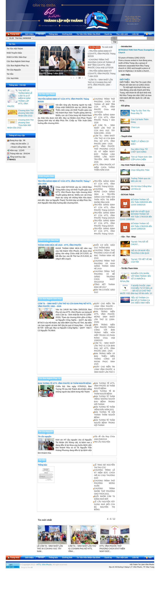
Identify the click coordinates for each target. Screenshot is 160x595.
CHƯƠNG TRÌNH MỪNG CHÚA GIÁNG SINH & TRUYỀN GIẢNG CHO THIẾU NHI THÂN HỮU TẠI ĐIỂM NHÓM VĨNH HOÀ (104, 195)
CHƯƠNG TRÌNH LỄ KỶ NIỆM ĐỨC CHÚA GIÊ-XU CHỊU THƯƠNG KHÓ (104, 474)
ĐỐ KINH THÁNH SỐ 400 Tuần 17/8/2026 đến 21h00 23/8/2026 (141, 226)
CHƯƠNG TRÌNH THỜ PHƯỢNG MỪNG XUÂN (104, 483)
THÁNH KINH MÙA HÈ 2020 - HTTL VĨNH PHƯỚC (59, 245)
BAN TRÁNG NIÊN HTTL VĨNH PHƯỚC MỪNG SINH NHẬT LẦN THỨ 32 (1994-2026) (104, 316)
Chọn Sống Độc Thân (140, 170)
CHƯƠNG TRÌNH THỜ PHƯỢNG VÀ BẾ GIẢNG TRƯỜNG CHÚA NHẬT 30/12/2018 (104, 276)
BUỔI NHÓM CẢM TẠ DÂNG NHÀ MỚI (104, 497)
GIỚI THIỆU (125, 79)
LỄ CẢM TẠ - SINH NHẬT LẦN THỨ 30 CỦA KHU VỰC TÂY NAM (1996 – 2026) (104, 129)
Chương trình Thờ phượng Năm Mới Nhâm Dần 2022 (26, 113)
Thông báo (42, 465)
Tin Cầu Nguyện (14, 70)
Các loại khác (13, 78)
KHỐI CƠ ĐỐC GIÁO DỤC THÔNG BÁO (104, 246)
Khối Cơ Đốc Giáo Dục (17, 57)
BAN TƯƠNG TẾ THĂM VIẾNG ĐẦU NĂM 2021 (104, 408)
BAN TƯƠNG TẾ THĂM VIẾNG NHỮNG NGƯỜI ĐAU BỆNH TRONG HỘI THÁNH (104, 400)
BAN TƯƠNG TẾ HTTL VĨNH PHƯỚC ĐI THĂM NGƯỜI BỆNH (64, 383)
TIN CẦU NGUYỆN (102, 442)
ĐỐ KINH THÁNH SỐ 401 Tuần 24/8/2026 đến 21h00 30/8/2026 (141, 202)
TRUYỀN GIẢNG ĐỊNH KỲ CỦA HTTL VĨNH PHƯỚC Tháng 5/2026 (104, 184)
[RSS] (149, 34)
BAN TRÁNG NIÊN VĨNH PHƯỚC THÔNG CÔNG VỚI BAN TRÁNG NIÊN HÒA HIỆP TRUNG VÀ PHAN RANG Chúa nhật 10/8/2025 (104, 333)
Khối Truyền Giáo (14, 53)
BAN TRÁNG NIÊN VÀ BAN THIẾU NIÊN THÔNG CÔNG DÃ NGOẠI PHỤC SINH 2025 (104, 358)
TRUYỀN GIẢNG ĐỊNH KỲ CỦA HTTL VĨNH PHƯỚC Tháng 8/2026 (101, 53)
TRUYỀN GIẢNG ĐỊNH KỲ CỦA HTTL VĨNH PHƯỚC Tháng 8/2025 (104, 223)
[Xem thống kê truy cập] (13, 568)
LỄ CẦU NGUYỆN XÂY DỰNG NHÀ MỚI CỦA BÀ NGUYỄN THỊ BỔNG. (104, 506)
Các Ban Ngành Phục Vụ (17, 66)
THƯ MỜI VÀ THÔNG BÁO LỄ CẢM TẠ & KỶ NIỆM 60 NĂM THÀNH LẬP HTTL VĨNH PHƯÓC (19, 98)
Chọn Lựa (135, 127)
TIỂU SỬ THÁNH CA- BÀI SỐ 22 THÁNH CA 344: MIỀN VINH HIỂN (140, 300)
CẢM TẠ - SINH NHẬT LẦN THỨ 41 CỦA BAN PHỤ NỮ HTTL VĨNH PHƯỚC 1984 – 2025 (104, 347)
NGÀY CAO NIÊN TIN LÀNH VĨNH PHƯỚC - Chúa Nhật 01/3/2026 (104, 306)
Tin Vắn (10, 74)
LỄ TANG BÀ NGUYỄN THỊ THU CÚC (104, 466)
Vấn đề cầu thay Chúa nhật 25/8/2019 (104, 437)
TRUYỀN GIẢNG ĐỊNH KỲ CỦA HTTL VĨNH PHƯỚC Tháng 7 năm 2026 (101, 73)
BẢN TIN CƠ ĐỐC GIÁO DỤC (104, 291)
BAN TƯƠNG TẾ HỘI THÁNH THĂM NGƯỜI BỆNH (104, 415)
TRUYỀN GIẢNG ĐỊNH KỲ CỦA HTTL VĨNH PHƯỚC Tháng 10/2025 (104, 215)
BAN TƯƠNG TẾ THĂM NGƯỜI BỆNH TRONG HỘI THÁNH (104, 423)
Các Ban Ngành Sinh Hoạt (18, 61)
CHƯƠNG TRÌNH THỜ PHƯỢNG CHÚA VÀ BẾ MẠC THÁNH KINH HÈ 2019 (104, 254)
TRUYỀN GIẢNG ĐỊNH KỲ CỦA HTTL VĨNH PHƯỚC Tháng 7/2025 (104, 231)
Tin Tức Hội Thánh (15, 49)
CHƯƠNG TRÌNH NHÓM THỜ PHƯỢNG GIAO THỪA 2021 (104, 491)
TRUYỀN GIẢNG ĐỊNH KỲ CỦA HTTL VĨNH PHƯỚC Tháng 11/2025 (104, 207)
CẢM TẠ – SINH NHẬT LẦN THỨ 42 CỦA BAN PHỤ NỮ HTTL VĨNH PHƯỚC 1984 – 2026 (100, 84)
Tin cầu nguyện (44, 436)
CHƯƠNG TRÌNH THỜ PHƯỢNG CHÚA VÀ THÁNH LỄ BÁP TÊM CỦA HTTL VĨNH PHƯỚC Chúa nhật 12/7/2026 (101, 64)
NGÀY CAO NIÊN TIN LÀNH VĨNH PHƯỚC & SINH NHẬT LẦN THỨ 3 (104, 369)
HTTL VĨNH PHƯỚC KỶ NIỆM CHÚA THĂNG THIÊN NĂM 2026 (104, 167)
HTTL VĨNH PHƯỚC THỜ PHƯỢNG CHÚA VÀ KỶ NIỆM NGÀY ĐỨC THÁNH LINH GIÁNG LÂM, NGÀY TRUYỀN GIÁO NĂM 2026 (104, 154)
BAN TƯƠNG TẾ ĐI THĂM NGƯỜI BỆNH (104, 392)
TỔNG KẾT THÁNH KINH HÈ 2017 (104, 285)
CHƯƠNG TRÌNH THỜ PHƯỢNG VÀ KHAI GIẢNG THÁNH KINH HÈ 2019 (104, 265)
